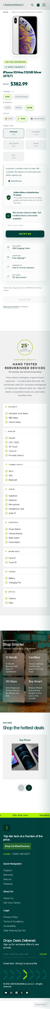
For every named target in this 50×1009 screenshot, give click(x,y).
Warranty (8, 874)
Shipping (7, 883)
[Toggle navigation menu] (44, 5)
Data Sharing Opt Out (14, 930)
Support (7, 870)
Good (36, 144)
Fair (13, 156)
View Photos (16, 181)
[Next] (29, 788)
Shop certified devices (17, 846)
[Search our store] (32, 4)
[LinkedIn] (16, 992)
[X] (21, 992)
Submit (43, 954)
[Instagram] (11, 992)
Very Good (13, 144)
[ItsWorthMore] (13, 5)
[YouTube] (5, 992)
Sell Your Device (11, 902)
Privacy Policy (10, 917)
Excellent (36, 133)
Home (5, 12)
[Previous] (21, 788)
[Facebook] (26, 992)
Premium (14, 133)
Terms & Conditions (13, 921)
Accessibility (9, 926)
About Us (8, 898)
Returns (7, 879)
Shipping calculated (10, 307)
